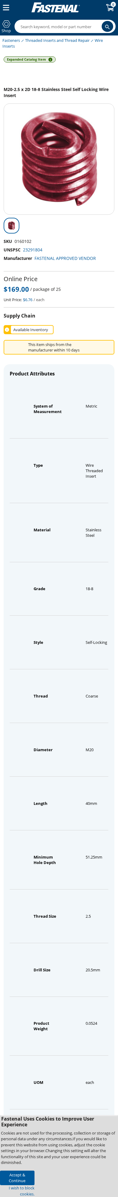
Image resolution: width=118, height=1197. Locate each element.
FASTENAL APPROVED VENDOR (65, 258)
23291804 (32, 250)
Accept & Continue (17, 1177)
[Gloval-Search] (107, 26)
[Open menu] (5, 8)
